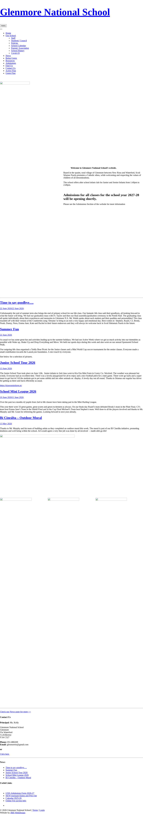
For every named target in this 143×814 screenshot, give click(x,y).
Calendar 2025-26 (14, 798)
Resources (10, 60)
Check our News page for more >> (15, 712)
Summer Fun (9, 329)
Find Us (9, 65)
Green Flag (11, 73)
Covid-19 (15, 53)
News (8, 55)
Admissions (11, 63)
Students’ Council (19, 40)
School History (17, 50)
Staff (13, 38)
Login (42, 810)
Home (8, 33)
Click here (5, 754)
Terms (35, 810)
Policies (14, 43)
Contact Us (11, 68)
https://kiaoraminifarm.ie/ (11, 385)
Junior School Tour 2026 (17, 362)
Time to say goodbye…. (17, 302)
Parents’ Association (20, 48)
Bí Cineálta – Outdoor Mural (21, 418)
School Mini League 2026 (18, 391)
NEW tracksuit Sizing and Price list (21, 795)
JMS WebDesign (17, 812)
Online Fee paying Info (16, 801)
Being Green (11, 58)
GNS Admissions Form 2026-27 (20, 793)
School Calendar (18, 45)
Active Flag (11, 71)
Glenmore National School (55, 12)
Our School (11, 35)
